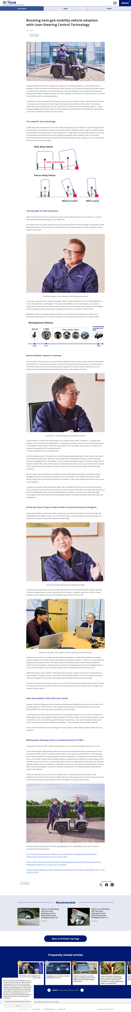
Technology (34, 35)
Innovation (21, 8)
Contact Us (61, 1009)
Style (66, 8)
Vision (109, 8)
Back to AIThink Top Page (65, 938)
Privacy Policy (34, 1009)
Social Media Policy (48, 1009)
